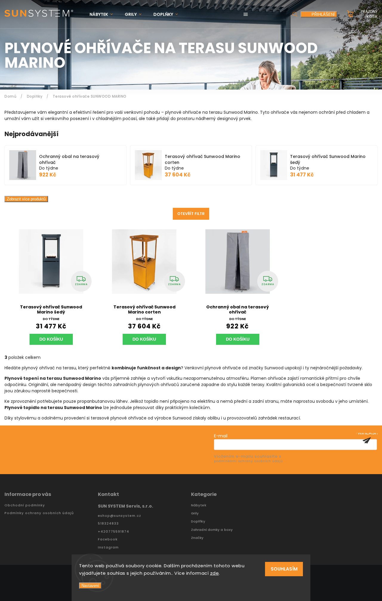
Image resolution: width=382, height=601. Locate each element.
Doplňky (198, 521)
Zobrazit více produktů (26, 199)
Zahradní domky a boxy (212, 530)
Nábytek (198, 505)
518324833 (108, 523)
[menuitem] (104, 14)
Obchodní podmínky (24, 505)
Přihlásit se (367, 440)
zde (214, 573)
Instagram (108, 547)
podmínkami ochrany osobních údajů (248, 461)
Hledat (294, 14)
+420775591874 (113, 531)
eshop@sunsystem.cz (119, 516)
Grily (195, 513)
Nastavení (90, 585)
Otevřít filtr (191, 213)
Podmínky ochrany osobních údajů (39, 513)
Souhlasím (284, 569)
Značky (197, 538)
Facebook (108, 539)
